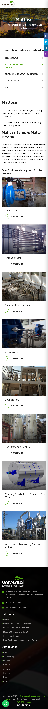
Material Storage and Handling (17, 631)
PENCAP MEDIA (24, 701)
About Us (7, 668)
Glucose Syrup (11, 58)
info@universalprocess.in (17, 607)
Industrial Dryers (11, 635)
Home (7, 24)
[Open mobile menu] (44, 4)
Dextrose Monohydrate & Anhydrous (21, 74)
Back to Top (22, 705)
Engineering (8, 656)
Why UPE (7, 664)
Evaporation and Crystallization (17, 627)
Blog (5, 677)
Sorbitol (9, 87)
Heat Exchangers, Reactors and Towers (20, 640)
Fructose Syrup (12, 80)
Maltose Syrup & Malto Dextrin (15, 66)
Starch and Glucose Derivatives (17, 623)
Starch (6, 619)
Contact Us (8, 681)
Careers (6, 672)
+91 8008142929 (13, 602)
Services (7, 660)
